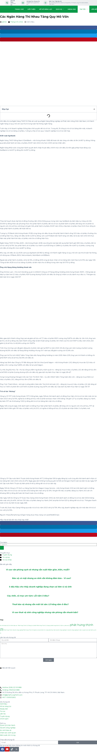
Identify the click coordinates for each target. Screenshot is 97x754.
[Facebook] (2, 749)
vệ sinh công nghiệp (73, 630)
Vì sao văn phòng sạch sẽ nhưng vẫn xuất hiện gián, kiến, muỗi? (38, 570)
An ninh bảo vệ (4, 625)
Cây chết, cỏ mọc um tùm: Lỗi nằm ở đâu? (28, 596)
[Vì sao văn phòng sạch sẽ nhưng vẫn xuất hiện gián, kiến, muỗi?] (3, 569)
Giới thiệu (31, 9)
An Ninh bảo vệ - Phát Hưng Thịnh (18, 625)
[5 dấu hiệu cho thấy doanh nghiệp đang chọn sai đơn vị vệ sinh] (4, 586)
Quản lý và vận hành (39, 630)
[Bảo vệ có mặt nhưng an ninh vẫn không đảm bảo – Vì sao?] (6, 578)
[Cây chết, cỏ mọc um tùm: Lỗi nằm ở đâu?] (3, 595)
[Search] (2, 548)
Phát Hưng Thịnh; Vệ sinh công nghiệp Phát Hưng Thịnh (18, 630)
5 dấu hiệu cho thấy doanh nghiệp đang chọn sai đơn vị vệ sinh (40, 587)
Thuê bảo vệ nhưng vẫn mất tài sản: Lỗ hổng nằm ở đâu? (40, 604)
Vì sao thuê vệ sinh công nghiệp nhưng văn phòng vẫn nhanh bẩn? (45, 612)
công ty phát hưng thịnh (53, 625)
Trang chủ (19, 9)
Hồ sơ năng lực (45, 9)
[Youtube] (7, 749)
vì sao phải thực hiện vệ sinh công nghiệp (56, 630)
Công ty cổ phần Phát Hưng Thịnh (37, 625)
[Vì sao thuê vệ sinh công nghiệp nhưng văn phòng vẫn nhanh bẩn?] (6, 612)
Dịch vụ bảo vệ (65, 625)
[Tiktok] (11, 749)
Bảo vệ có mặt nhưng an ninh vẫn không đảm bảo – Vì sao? (41, 578)
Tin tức (83, 9)
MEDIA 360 (72, 9)
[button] (94, 109)
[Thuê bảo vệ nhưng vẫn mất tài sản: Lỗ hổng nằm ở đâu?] (6, 604)
